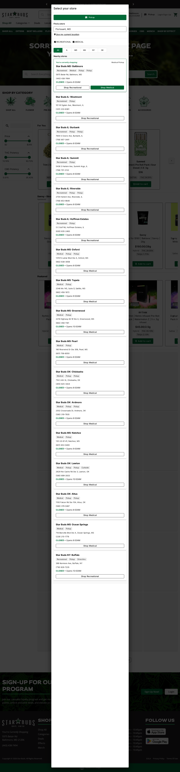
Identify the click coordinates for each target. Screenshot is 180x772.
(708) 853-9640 (63, 201)
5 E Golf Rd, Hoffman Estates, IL (70, 227)
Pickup (91, 17)
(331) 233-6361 (62, 109)
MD (75, 50)
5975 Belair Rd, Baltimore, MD (69, 74)
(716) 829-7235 (62, 567)
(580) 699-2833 (63, 475)
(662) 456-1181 (62, 323)
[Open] (124, 29)
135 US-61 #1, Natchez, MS (68, 441)
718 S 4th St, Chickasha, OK (68, 380)
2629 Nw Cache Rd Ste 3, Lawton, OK (72, 471)
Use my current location (67, 34)
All (58, 50)
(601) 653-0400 (63, 445)
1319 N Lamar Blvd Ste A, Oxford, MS (72, 258)
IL (67, 50)
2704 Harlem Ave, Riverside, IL (69, 197)
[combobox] (87, 29)
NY (93, 50)
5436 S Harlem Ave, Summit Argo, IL (71, 166)
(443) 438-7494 (63, 78)
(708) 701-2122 (62, 170)
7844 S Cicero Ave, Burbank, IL (69, 136)
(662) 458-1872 (62, 292)
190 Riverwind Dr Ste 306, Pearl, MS (71, 349)
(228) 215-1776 (62, 536)
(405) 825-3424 (63, 384)
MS (84, 50)
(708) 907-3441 (62, 139)
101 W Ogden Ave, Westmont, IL (70, 105)
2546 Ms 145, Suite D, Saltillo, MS (70, 288)
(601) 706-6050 (62, 353)
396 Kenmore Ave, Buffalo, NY (69, 563)
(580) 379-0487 (63, 506)
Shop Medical (107, 87)
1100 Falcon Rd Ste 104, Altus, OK (70, 502)
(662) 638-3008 (63, 262)
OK (102, 50)
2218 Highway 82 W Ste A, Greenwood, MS (75, 319)
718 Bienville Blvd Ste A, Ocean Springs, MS (75, 533)
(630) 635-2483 (63, 231)
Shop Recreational (73, 87)
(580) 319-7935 (62, 414)
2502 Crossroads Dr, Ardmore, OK (71, 410)
